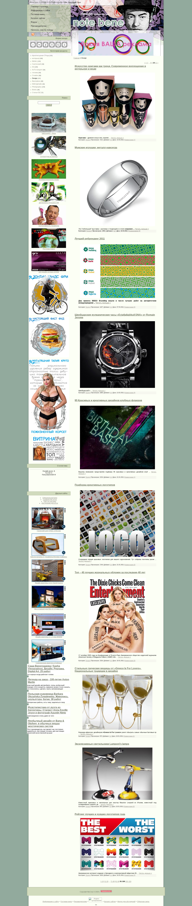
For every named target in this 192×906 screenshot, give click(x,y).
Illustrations (36, 81)
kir (111, 140)
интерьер (35, 58)
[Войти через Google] (58, 45)
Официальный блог (49, 498)
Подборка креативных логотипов (95, 485)
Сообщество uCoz (50, 499)
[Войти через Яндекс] (52, 45)
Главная (77, 58)
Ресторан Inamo (49, 249)
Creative (35, 75)
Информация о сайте (51, 901)
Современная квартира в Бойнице (49, 663)
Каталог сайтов (110, 901)
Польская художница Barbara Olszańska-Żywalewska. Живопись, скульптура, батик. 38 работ (48, 697)
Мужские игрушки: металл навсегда (96, 147)
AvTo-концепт (37, 70)
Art (33, 67)
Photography (36, 87)
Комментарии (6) (130, 392)
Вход (79, 2)
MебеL (34, 61)
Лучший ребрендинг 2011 (90, 238)
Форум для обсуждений (126, 901)
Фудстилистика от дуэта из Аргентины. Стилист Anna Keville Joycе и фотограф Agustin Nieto (48, 710)
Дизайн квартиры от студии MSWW (48, 637)
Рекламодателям (80, 901)
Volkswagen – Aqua (49, 133)
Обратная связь (143, 901)
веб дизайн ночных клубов (49, 272)
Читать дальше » (117, 138)
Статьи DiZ (36, 92)
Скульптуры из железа (48, 156)
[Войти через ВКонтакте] (39, 45)
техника (35, 72)
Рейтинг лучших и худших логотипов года (100, 814)
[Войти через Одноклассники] (64, 45)
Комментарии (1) (130, 140)
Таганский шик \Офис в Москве (49, 531)
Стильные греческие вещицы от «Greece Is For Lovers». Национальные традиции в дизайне (108, 669)
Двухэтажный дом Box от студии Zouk (48, 609)
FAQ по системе (50, 501)
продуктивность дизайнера (49, 226)
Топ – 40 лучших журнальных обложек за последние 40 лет (110, 572)
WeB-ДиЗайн (37, 84)
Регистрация (72, 2)
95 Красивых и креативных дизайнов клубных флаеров (108, 400)
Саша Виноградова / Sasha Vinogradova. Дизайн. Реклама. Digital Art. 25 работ (46, 669)
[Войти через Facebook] (45, 45)
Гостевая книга (66, 901)
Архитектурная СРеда (40, 55)
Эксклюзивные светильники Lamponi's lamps (102, 744)
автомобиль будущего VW (49, 203)
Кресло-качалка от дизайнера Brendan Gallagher (48, 557)
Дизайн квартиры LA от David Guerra (49, 583)
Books (34, 90)
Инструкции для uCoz (50, 503)
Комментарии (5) (130, 875)
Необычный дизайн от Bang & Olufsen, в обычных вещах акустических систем (46, 723)
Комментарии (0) (130, 307)
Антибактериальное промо (49, 179)
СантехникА (36, 64)
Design (34, 78)
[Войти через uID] (33, 45)
